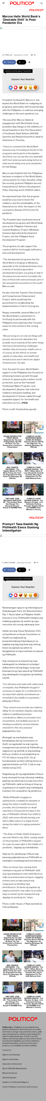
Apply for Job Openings (11, 1055)
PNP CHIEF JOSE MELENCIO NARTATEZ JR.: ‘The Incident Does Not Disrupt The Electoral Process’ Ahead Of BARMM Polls (12, 503)
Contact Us (6, 1050)
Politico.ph (8, 55)
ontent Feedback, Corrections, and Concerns (20, 1087)
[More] (29, 62)
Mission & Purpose (9, 1073)
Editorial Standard (9, 1078)
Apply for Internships (10, 1059)
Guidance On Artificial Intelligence (15, 1082)
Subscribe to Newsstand (12, 1064)
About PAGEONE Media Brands (14, 1068)
